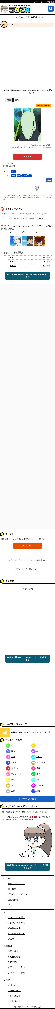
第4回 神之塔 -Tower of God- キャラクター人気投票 (30, 732)
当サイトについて (16, 883)
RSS (10, 905)
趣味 (38, 774)
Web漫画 (24, 175)
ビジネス (39, 785)
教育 (13, 791)
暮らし (39, 780)
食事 (13, 780)
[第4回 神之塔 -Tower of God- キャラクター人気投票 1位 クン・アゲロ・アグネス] (15, 241)
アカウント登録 (15, 939)
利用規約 (12, 889)
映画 (13, 757)
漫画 (18, 175)
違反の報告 (13, 951)
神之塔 (14, 175)
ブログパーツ (14, 990)
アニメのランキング (20, 17)
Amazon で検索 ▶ (43, 105)
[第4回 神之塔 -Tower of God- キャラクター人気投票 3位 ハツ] (39, 241)
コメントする (27, 546)
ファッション (16, 774)
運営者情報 (13, 900)
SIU (30, 175)
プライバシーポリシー (18, 894)
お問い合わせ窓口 (16, 967)
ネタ (13, 785)
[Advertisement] (27, 57)
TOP (7, 17)
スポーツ (14, 768)
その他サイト (14, 1001)
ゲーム (13, 745)
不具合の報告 (14, 957)
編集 (49, 180)
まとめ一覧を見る (16, 933)
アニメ (14, 171)
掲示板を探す (14, 928)
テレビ (39, 757)
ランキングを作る (16, 923)
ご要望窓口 (13, 962)
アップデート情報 (16, 973)
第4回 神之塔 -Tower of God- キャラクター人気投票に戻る (27, 276)
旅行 (38, 768)
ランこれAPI (14, 996)
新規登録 (33, 817)
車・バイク (40, 762)
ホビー (13, 762)
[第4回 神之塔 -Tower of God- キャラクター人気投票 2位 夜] (27, 241)
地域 (38, 791)
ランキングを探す (16, 917)
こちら (41, 197)
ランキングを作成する (27, 799)
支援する (12, 985)
